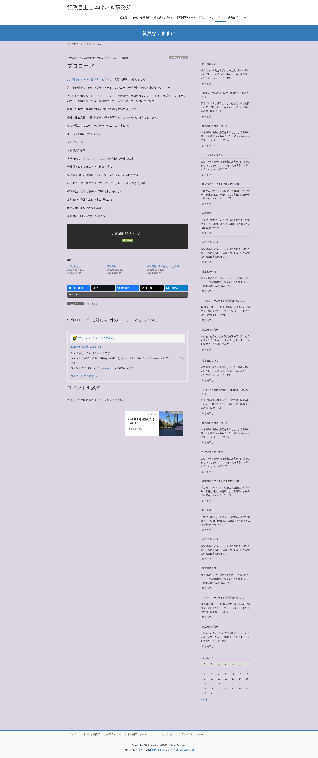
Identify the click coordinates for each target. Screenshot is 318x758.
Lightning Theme (157, 750)
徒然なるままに (178, 58)
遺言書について (210, 63)
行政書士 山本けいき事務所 (85, 734)
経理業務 (111, 266)
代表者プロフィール (192, 734)
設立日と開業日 (210, 329)
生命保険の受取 (210, 242)
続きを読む (209, 84)
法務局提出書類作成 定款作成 (163, 266)
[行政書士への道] (171, 423)
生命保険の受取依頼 (212, 155)
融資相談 (206, 213)
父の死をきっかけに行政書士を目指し (89, 79)
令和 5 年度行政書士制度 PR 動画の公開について (225, 95)
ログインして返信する (83, 376)
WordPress (141, 750)
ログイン (101, 400)
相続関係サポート (137, 734)
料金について (158, 734)
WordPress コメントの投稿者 (95, 338)
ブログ (173, 734)
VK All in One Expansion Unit (181, 750)
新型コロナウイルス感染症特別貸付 (220, 184)
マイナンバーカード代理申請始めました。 (224, 300)
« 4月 (204, 699)
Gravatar (105, 368)
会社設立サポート (114, 734)
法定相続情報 (209, 271)
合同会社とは (74, 266)
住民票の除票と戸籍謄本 (215, 125)
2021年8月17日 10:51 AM (85, 346)
